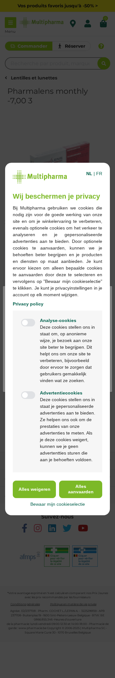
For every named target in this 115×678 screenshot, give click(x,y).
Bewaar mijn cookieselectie (57, 504)
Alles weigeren (34, 489)
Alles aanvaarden (81, 489)
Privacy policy (28, 303)
